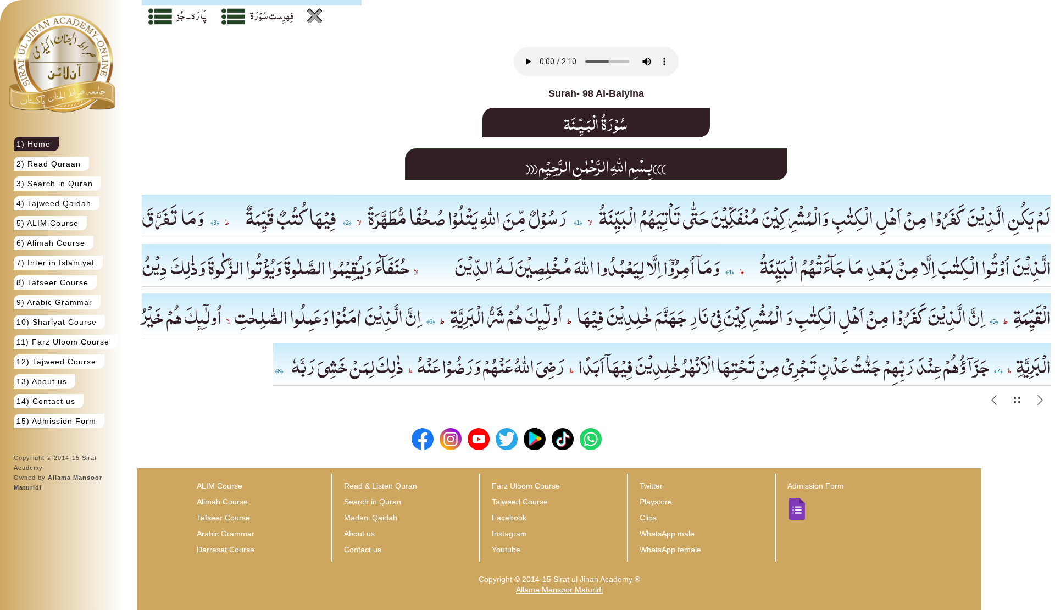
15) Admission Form (56, 421)
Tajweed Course (520, 501)
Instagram (509, 533)
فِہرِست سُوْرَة (271, 14)
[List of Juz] (160, 19)
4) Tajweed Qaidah (53, 203)
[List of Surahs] (233, 19)
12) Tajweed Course (56, 361)
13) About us (41, 381)
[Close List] (314, 15)
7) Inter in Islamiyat (55, 262)
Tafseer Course (223, 517)
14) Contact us (45, 401)
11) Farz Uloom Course (62, 341)
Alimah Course (222, 501)
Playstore (656, 501)
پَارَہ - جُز (192, 14)
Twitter (651, 485)
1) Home (33, 144)
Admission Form (815, 485)
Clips (648, 517)
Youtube (506, 549)
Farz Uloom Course (526, 485)
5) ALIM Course (47, 223)
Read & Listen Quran (380, 485)
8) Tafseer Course (52, 282)
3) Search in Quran (54, 183)
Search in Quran (372, 501)
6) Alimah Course (50, 243)
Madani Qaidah (370, 517)
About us (359, 533)
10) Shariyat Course (56, 322)
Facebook (509, 517)
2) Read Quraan (48, 163)
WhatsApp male (667, 533)
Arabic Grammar (225, 533)
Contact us (362, 549)
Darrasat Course (225, 549)
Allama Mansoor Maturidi (559, 589)
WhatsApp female (670, 549)
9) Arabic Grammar (54, 302)
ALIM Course (219, 485)
